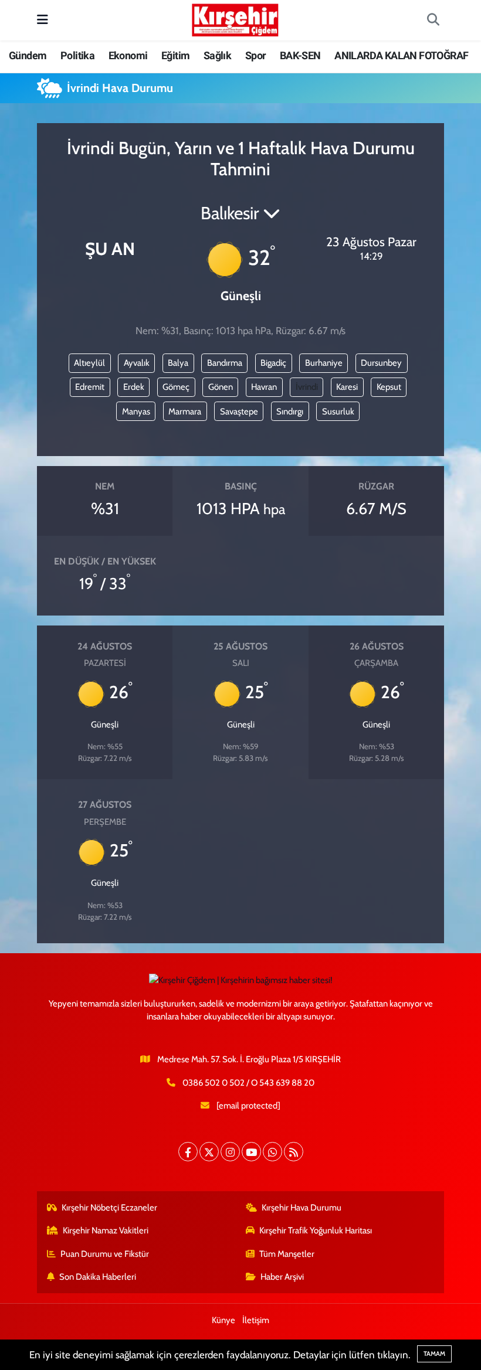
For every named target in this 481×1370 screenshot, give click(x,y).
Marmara (184, 411)
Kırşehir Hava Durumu (301, 1207)
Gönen (220, 387)
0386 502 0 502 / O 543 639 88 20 (248, 1082)
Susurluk (338, 411)
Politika (77, 55)
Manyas (136, 411)
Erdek (133, 387)
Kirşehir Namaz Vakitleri (105, 1230)
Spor (255, 55)
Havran (264, 387)
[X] (209, 1151)
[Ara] (433, 20)
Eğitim (175, 55)
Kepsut (389, 387)
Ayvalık (137, 363)
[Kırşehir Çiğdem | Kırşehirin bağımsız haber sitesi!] (235, 18)
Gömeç (175, 387)
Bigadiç (273, 363)
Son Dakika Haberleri (97, 1277)
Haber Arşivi (282, 1277)
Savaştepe (239, 411)
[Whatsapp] (272, 1151)
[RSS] (293, 1151)
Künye (223, 1320)
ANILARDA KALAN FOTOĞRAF (401, 55)
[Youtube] (251, 1151)
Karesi (347, 387)
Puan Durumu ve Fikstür (104, 1254)
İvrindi (307, 387)
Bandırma (224, 363)
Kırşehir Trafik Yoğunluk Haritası (315, 1230)
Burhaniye (324, 363)
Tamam (434, 1353)
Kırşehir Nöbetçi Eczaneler (109, 1207)
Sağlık (217, 55)
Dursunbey (381, 363)
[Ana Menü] (42, 20)
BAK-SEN (300, 55)
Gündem (27, 55)
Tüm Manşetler (286, 1254)
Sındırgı (289, 411)
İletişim (255, 1320)
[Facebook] (188, 1151)
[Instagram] (230, 1151)
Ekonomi (128, 55)
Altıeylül (89, 363)
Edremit (89, 387)
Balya (178, 363)
